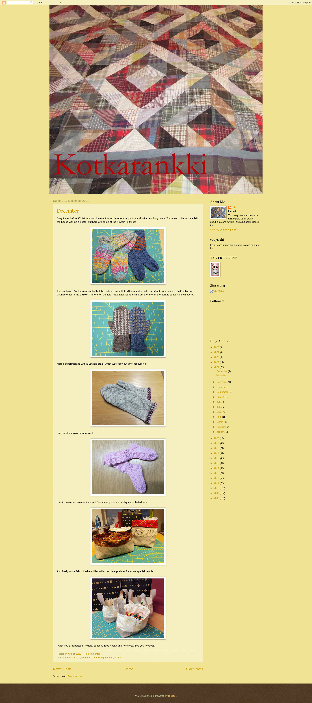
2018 (217, 448)
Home (128, 669)
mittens (109, 657)
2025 (217, 347)
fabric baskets (72, 657)
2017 (217, 453)
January (221, 431)
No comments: (92, 653)
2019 (217, 443)
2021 (217, 367)
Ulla (234, 207)
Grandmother (88, 657)
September (223, 392)
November (222, 382)
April (219, 416)
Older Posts (194, 669)
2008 (217, 498)
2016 (217, 458)
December (68, 210)
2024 (217, 352)
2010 (217, 488)
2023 (217, 357)
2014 (217, 468)
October (221, 387)
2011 (217, 483)
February (222, 427)
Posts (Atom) (75, 676)
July (219, 402)
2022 (217, 362)
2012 (217, 478)
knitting (100, 657)
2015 (217, 463)
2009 (217, 493)
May (219, 412)
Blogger (172, 696)
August (221, 397)
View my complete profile (223, 229)
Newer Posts (62, 669)
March (220, 422)
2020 (217, 438)
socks (117, 657)
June (219, 407)
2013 (217, 473)
